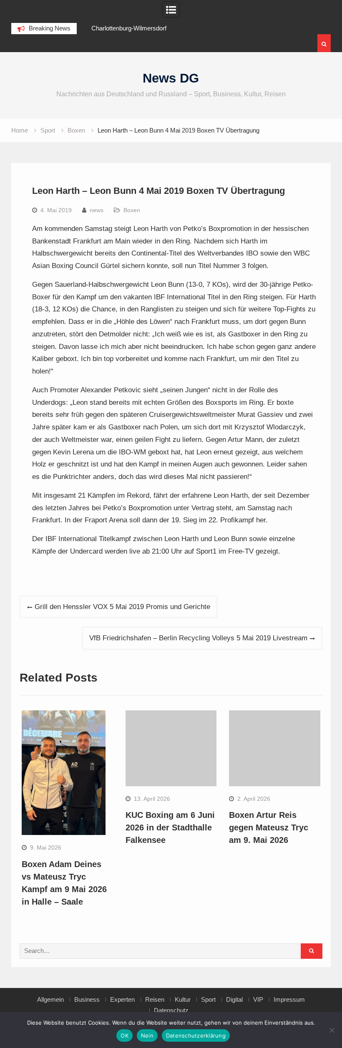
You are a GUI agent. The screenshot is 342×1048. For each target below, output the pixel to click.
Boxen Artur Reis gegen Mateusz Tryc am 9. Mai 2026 (268, 827)
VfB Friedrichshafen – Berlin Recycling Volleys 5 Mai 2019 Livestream (198, 638)
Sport (208, 1000)
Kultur (183, 1000)
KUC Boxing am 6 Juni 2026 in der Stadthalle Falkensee (170, 827)
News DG (171, 78)
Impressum (289, 1000)
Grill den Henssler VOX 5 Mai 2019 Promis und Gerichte (122, 607)
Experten (122, 1000)
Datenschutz (171, 1010)
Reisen (154, 1000)
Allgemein (50, 1000)
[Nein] (331, 1030)
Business (87, 1000)
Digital (234, 1000)
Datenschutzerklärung (196, 1035)
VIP (258, 1000)
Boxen (131, 210)
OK (124, 1035)
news (96, 210)
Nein (147, 1035)
